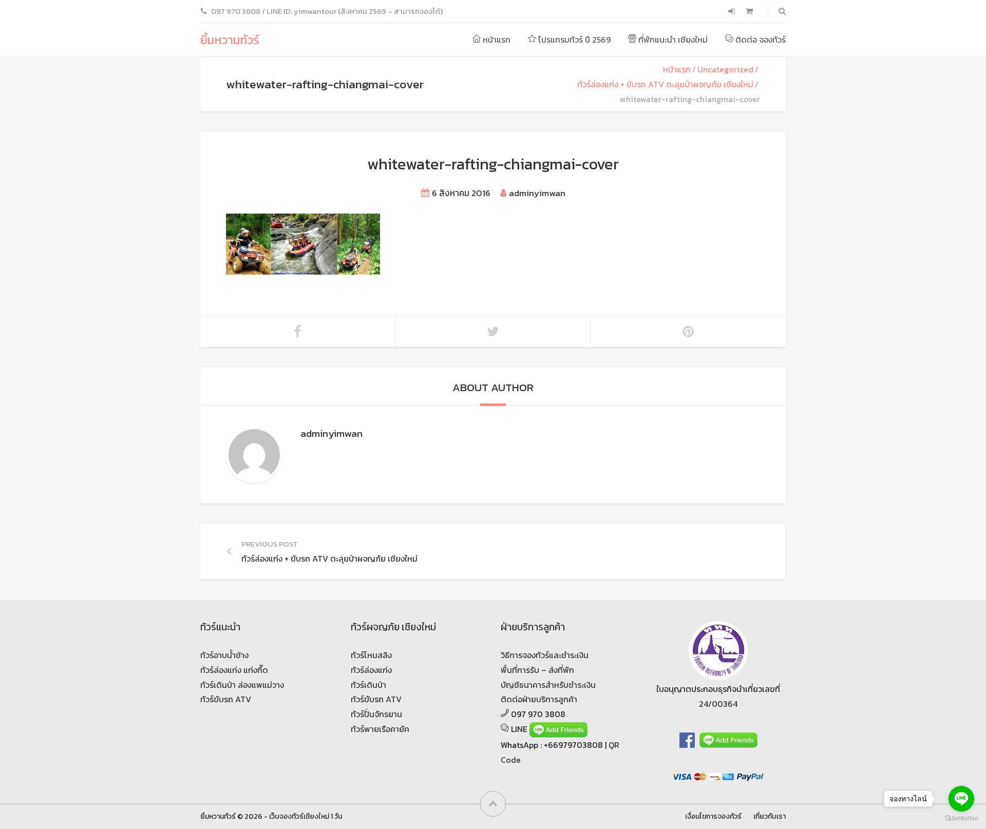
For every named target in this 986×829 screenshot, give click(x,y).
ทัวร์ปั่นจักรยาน (376, 714)
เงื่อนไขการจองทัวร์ (713, 816)
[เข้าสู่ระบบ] (732, 11)
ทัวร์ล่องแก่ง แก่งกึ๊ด (234, 670)
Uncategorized (725, 69)
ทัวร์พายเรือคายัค (380, 729)
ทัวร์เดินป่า (368, 685)
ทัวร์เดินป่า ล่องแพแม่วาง (242, 685)
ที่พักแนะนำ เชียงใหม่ (672, 39)
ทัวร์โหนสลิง (371, 655)
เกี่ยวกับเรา (769, 816)
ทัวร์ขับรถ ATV (225, 699)
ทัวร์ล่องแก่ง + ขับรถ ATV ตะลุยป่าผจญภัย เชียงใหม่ (665, 84)
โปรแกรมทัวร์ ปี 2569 (573, 39)
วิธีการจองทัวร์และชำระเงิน (545, 655)
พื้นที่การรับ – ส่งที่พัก (537, 670)
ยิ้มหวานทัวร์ (229, 40)
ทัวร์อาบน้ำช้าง (224, 655)
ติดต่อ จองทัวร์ (759, 39)
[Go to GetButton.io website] (961, 818)
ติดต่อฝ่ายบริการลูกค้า (539, 699)
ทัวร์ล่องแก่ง (371, 670)
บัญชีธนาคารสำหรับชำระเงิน (548, 685)
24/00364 (718, 704)
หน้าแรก (495, 39)
